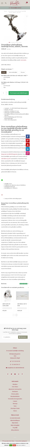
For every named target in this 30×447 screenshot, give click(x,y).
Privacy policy (15, 394)
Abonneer (23, 337)
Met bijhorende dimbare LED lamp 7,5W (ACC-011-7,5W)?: (14, 83)
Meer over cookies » (21, 445)
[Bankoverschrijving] (15, 437)
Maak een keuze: (7, 69)
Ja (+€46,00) (7, 85)
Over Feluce (15, 386)
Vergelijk (15, 427)
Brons (3, 72)
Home (5, 11)
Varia (15, 406)
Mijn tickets (15, 423)
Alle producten (15, 430)
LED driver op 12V (6, 158)
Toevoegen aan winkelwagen (19, 93)
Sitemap (15, 403)
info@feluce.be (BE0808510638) (15, 367)
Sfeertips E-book (15, 408)
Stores (15, 411)
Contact (15, 401)
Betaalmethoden (15, 396)
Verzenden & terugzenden (15, 398)
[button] (9, 42)
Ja (10, 445)
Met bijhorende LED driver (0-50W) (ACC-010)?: (14, 75)
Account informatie (15, 418)
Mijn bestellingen (15, 420)
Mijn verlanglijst (15, 425)
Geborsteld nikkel (13, 72)
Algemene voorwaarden (15, 389)
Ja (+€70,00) (7, 77)
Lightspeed (24, 441)
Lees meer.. (23, 60)
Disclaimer (15, 391)
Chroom (23, 72)
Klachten (15, 384)
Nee (5, 79)
